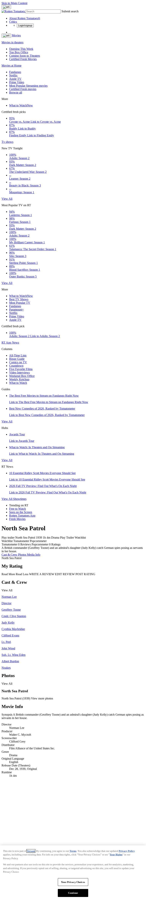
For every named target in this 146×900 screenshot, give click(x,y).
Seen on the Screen (20, 512)
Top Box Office (18, 52)
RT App (7, 342)
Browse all (15, 92)
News (15, 342)
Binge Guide (17, 358)
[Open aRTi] (6, 7)
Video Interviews (19, 372)
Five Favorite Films (21, 369)
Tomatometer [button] (9, 544)
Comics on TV (18, 362)
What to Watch (21, 105)
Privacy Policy (127, 851)
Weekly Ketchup (19, 379)
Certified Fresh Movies (23, 59)
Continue (73, 892)
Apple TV (15, 78)
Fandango (15, 72)
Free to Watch (17, 508)
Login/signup (25, 25)
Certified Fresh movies (22, 89)
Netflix (13, 75)
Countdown (16, 365)
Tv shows (7, 141)
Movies (16, 35)
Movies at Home (11, 65)
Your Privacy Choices (73, 882)
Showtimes (19, 498)
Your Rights (116, 854)
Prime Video (16, 82)
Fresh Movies (17, 519)
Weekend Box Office (22, 376)
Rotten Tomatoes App (22, 515)
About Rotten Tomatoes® (24, 18)
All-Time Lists (17, 355)
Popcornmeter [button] (40, 544)
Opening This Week (21, 48)
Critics (13, 21)
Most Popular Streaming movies (28, 85)
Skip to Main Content (14, 3)
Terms (73, 851)
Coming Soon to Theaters (24, 55)
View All (7, 198)
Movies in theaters (12, 42)
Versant (31, 851)
